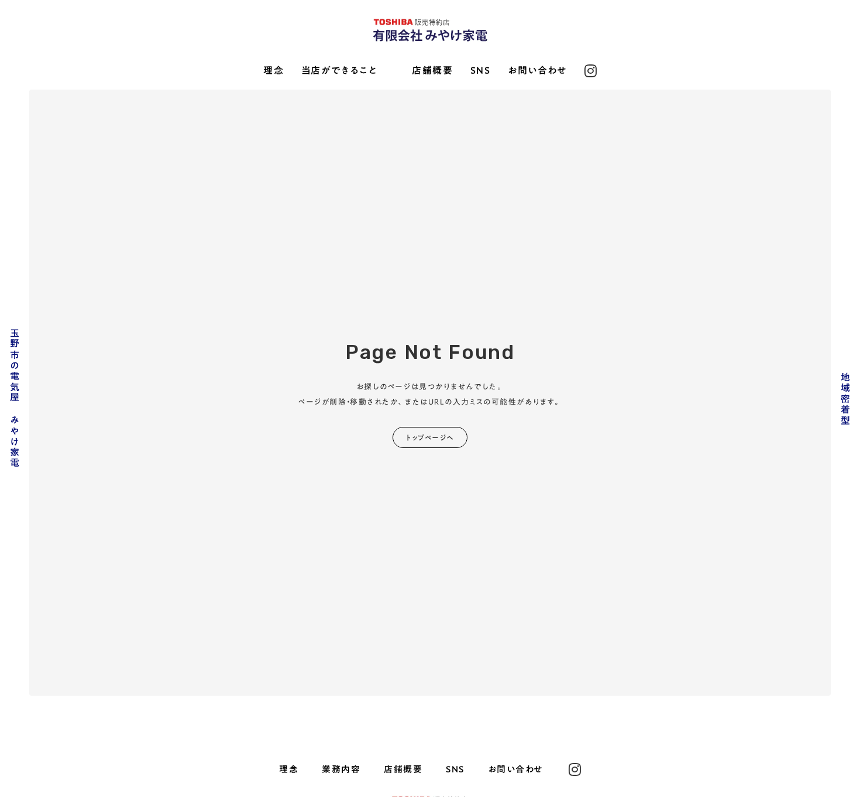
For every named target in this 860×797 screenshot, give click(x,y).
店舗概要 (432, 71)
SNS (480, 71)
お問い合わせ (537, 71)
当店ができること (339, 71)
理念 (273, 71)
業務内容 (341, 769)
